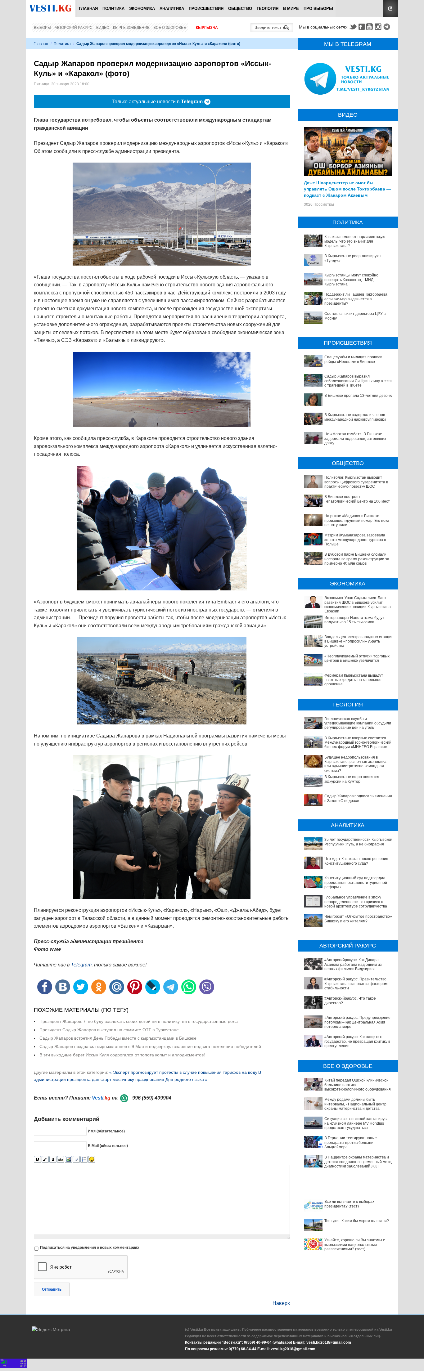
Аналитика (172, 8)
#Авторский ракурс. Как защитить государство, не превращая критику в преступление (357, 1041)
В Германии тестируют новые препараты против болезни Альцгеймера (350, 1142)
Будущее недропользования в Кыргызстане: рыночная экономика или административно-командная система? (355, 764)
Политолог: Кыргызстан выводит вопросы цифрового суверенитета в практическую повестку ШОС (356, 482)
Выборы (42, 27)
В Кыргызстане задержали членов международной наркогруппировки (355, 417)
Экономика (142, 8)
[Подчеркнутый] (52, 1159)
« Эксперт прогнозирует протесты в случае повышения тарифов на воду (183, 1072)
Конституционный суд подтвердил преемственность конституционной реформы (355, 882)
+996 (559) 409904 (150, 1097)
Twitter (353, 26)
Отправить (51, 1289)
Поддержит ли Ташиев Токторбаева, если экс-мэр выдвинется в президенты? (356, 299)
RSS (390, 8)
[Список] (84, 1159)
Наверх (281, 1303)
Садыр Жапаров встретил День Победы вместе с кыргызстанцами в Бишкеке (117, 1038)
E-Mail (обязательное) (108, 1146)
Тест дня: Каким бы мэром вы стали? (356, 1221)
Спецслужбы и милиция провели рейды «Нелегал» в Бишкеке (353, 359)
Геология (267, 8)
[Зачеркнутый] (60, 1159)
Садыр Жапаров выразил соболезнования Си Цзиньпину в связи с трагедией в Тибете (359, 381)
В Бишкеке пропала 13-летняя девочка (358, 395)
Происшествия (206, 8)
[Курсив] (45, 1159)
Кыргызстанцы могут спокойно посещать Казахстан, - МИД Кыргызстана (351, 279)
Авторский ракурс (73, 27)
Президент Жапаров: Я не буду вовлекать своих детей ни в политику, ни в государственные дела (138, 1021)
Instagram (379, 26)
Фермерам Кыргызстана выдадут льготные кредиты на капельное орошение (353, 680)
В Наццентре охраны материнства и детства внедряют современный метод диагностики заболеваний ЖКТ (359, 1161)
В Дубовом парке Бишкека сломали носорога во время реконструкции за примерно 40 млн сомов (356, 559)
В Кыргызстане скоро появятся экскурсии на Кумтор (351, 779)
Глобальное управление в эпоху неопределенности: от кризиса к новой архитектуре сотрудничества (355, 901)
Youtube (370, 26)
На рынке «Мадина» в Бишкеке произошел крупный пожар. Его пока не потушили (356, 520)
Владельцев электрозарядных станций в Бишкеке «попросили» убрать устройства (359, 641)
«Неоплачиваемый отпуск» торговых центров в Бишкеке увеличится (357, 658)
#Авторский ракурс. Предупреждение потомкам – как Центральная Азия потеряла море (357, 1022)
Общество (240, 8)
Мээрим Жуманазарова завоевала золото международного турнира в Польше (355, 539)
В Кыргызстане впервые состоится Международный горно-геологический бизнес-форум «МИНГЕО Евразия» (357, 742)
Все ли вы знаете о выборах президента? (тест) (349, 1203)
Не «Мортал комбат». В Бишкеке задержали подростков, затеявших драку (355, 438)
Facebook (361, 26)
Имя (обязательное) (106, 1131)
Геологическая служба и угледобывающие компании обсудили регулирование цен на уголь (357, 723)
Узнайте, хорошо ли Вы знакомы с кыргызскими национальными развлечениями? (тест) (354, 1244)
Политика (113, 8)
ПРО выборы (318, 8)
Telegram (387, 26)
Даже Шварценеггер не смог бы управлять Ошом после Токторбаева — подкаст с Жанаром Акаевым (347, 188)
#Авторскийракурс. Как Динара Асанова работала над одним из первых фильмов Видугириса (353, 964)
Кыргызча (207, 27)
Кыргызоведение (131, 27)
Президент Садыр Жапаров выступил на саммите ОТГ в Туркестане (109, 1029)
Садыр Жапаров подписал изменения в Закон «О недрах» (358, 798)
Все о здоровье (169, 27)
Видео (102, 27)
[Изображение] (68, 1159)
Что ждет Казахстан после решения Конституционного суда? (356, 861)
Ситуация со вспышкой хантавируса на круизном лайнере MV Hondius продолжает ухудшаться (356, 1123)
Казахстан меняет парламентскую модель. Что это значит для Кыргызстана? (354, 241)
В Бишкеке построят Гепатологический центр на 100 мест (357, 499)
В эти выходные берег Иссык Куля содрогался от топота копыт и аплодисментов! (122, 1054)
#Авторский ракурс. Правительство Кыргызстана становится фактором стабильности (355, 983)
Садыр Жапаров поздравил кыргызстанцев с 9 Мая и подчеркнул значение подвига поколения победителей (150, 1046)
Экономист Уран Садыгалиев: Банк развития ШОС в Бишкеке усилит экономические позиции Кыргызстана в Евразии (359, 604)
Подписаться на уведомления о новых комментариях (89, 1247)
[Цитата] (76, 1159)
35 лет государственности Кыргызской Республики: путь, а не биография (358, 841)
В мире (291, 8)
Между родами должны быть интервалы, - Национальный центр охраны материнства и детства (355, 1104)
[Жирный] (37, 1159)
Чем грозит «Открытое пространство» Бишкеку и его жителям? (358, 918)
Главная (88, 8)
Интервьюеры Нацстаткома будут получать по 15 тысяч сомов (354, 620)
